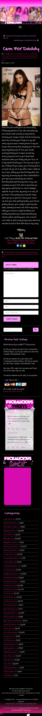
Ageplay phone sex (11, 531)
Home (7, 704)
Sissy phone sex (10, 636)
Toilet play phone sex (11, 667)
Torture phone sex (10, 671)
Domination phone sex (12, 581)
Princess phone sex (25, 54)
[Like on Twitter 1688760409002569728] (18, 447)
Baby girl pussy (9, 538)
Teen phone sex (20, 58)
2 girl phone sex (9, 519)
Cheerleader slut (10, 562)
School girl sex (12, 56)
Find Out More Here (13, 391)
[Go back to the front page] (21, 15)
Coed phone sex (10, 570)
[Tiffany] (21, 235)
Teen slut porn (30, 58)
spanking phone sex (11, 254)
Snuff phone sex (10, 640)
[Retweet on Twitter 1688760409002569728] (13, 447)
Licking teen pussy (14, 54)
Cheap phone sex (10, 554)
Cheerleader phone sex (12, 558)
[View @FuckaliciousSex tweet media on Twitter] (9, 423)
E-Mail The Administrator (10, 708)
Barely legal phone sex (12, 546)
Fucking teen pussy (11, 589)
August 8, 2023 (12, 412)
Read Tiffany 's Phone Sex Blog (21, 243)
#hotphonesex (18, 442)
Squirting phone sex (10, 58)
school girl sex (22, 252)
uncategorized (9, 675)
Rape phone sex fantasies (13, 621)
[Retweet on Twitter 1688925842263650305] (13, 429)
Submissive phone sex (12, 652)
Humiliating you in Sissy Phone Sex (25, 40)
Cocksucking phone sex (12, 566)
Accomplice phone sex (12, 527)
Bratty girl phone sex (11, 550)
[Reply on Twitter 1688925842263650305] (9, 429)
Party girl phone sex (11, 613)
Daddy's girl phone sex (12, 574)
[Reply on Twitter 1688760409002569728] (9, 447)
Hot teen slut (9, 593)
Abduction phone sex (11, 523)
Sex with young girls (22, 56)
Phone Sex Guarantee (26, 704)
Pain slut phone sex (11, 609)
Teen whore (8, 664)
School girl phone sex (12, 624)
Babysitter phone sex (11, 542)
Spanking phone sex (11, 644)
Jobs (35, 704)
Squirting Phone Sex (25, 254)
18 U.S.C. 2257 (14, 704)
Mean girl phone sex (11, 605)
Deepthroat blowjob (11, 577)
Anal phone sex (9, 534)
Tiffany (6, 54)
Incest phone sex (10, 597)
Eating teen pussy (10, 585)
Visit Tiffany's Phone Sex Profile (21, 240)
